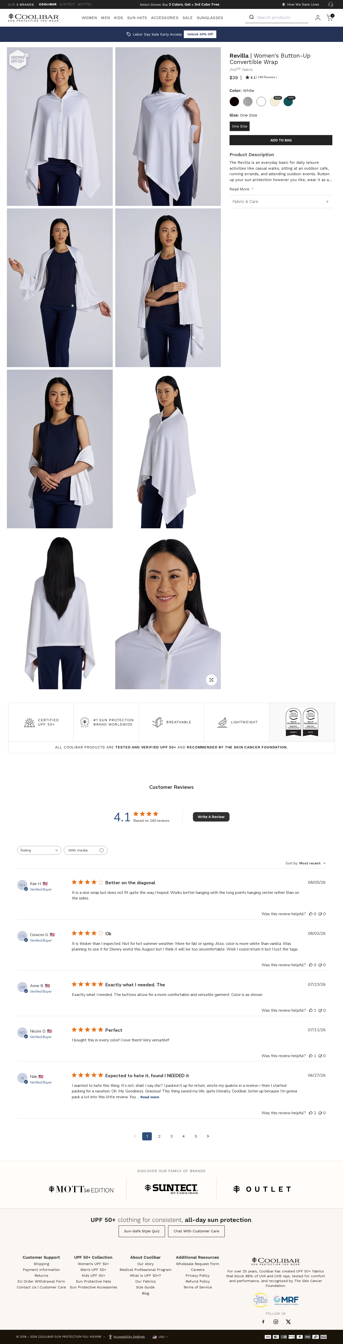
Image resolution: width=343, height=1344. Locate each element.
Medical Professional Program (145, 1270)
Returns (41, 1275)
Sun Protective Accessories (93, 1287)
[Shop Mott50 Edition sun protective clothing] (81, 1189)
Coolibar (48, 4)
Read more (149, 1097)
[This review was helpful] (311, 1113)
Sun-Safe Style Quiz (141, 1231)
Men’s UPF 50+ (93, 1270)
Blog (145, 1293)
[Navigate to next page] (208, 1136)
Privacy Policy (197, 1275)
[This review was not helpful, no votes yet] (320, 914)
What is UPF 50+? (145, 1275)
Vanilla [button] (277, 98)
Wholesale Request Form (197, 1264)
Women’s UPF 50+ (93, 1264)
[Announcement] (179, 4)
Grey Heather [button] (248, 101)
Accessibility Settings (129, 1336)
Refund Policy (198, 1281)
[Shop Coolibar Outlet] (262, 1189)
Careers (197, 1270)
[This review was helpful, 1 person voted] (311, 1010)
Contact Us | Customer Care (41, 1287)
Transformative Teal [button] (290, 98)
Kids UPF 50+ (93, 1275)
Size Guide (145, 1287)
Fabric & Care (245, 201)
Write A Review (211, 817)
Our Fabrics (145, 1281)
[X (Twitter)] (288, 1322)
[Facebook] (263, 1321)
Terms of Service (197, 1287)
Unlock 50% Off (200, 34)
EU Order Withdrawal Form (41, 1281)
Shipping (41, 1264)
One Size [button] (239, 126)
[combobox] (39, 850)
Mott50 (84, 4)
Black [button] (234, 101)
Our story (145, 1264)
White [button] (261, 101)
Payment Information (41, 1270)
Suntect (67, 4)
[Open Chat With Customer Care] (330, 4)
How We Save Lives (303, 4)
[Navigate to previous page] (135, 1136)
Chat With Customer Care (196, 1231)
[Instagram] (276, 1322)
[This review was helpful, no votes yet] (311, 914)
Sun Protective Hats (93, 1281)
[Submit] (251, 17)
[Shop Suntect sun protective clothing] (171, 1189)
